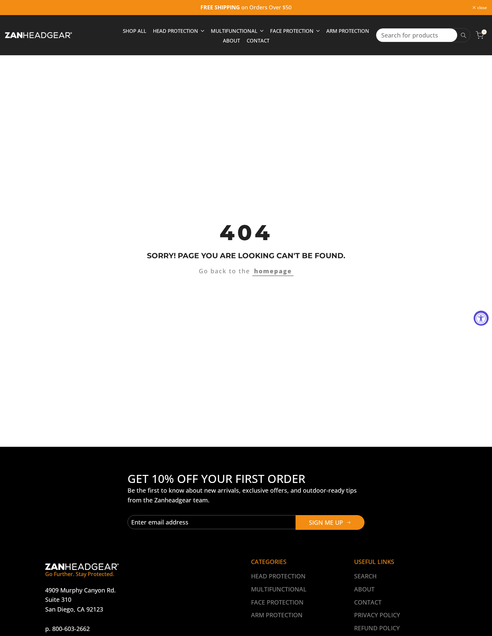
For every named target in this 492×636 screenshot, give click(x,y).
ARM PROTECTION (277, 615)
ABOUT (364, 589)
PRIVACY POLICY (377, 615)
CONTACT (368, 602)
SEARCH (365, 576)
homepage (273, 271)
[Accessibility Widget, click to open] (481, 318)
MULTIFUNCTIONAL (279, 589)
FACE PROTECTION (277, 602)
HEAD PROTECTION (278, 576)
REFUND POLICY (377, 628)
